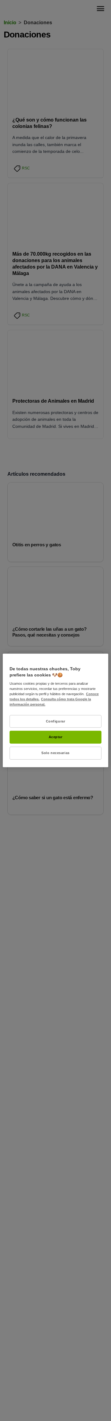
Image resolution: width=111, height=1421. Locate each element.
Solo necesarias (55, 753)
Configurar (55, 721)
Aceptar (56, 737)
